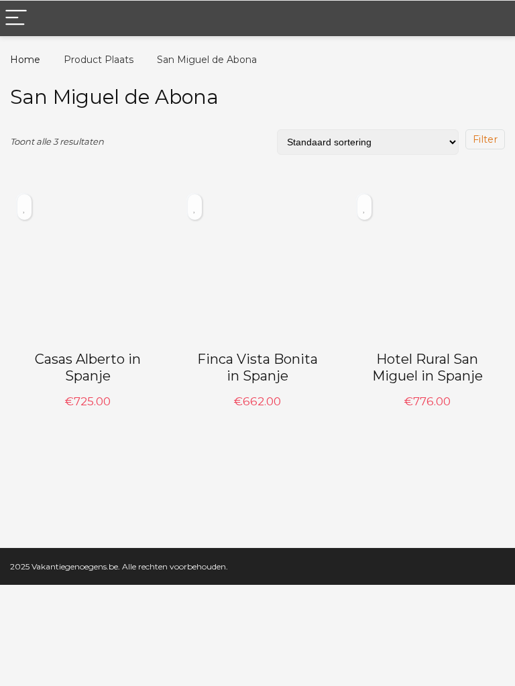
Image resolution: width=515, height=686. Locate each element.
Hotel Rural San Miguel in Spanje (427, 367)
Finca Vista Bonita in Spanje (257, 367)
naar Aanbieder (87, 415)
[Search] (494, 18)
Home (25, 60)
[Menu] (16, 18)
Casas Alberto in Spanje (88, 367)
